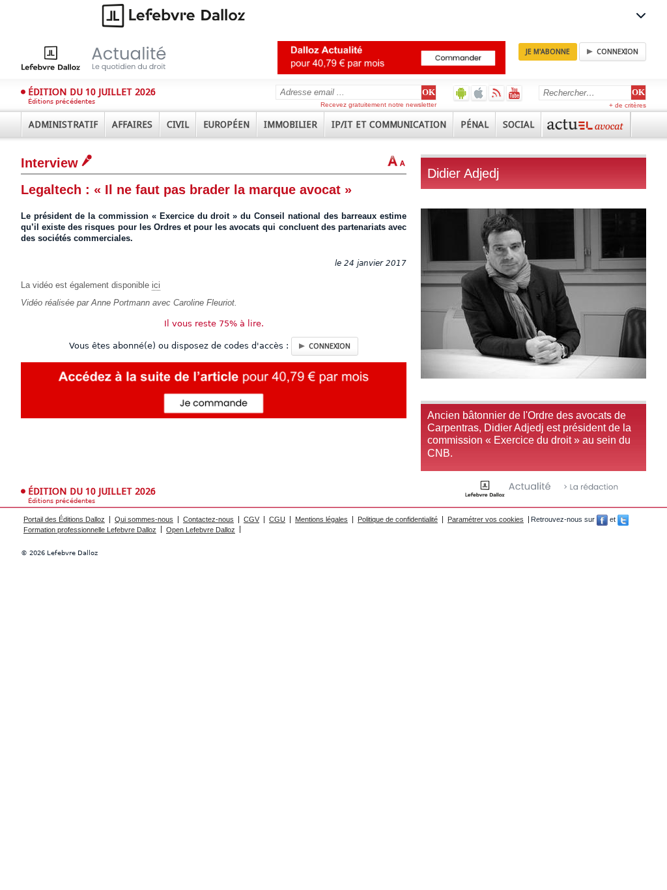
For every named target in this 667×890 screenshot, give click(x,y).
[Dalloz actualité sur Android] (461, 92)
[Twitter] (623, 519)
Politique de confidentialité (398, 519)
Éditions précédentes (61, 101)
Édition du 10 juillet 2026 (92, 92)
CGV (251, 519)
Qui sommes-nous (144, 519)
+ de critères (627, 105)
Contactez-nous (208, 519)
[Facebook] (602, 519)
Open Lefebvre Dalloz (200, 530)
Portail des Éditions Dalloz (64, 519)
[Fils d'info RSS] (496, 92)
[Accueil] (107, 58)
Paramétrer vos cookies (485, 519)
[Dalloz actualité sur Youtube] (514, 92)
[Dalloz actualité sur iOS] (479, 92)
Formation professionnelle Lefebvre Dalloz (89, 530)
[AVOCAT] (586, 124)
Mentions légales (321, 519)
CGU (277, 519)
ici (156, 285)
